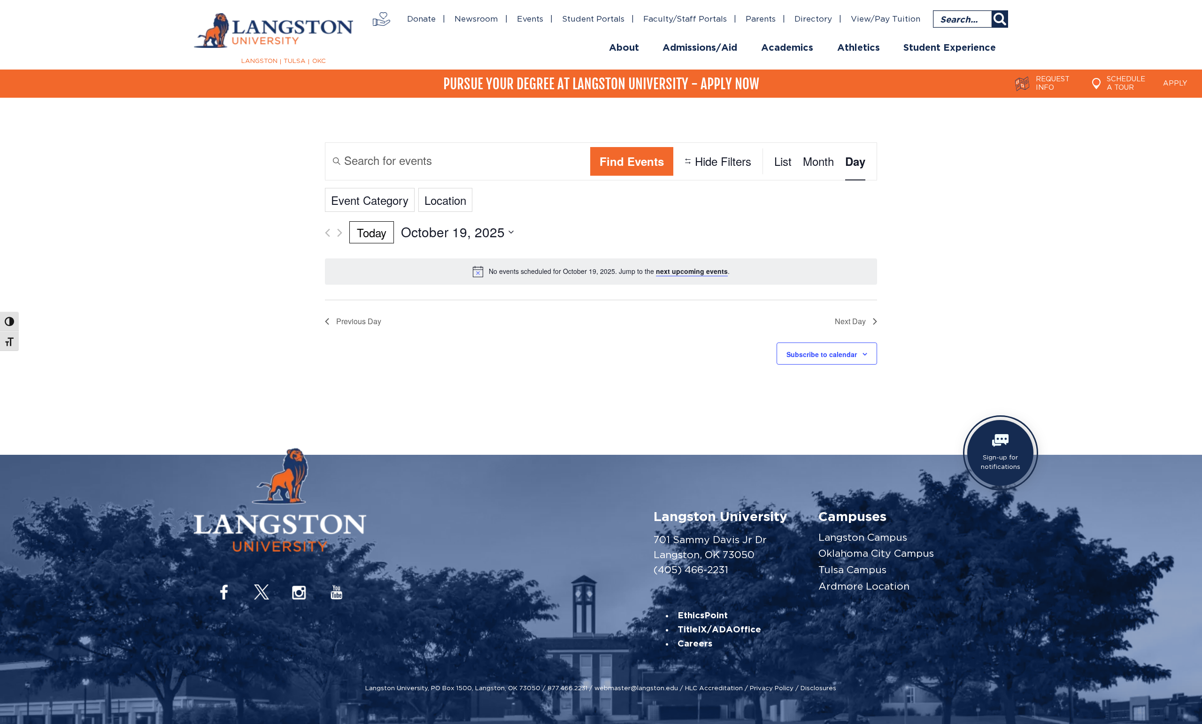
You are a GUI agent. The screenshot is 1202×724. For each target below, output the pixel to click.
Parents (761, 19)
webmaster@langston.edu (636, 688)
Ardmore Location (863, 586)
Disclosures (818, 688)
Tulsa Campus (852, 570)
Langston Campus (862, 537)
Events (530, 19)
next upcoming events (692, 271)
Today (371, 232)
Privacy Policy (772, 688)
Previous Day (358, 321)
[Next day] (339, 232)
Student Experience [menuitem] (949, 48)
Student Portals (593, 19)
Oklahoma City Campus (876, 553)
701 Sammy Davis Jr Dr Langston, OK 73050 (710, 547)
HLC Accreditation (714, 688)
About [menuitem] (624, 48)
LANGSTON (259, 61)
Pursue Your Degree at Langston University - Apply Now (601, 84)
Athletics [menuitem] (858, 48)
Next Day (850, 321)
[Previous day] (327, 232)
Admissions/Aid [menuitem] (700, 48)
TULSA (295, 61)
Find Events (632, 161)
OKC (319, 61)
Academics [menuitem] (787, 48)
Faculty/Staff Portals (685, 19)
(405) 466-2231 (691, 570)
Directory (813, 19)
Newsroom (476, 19)
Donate (421, 19)
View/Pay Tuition (885, 19)
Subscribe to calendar (821, 354)
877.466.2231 (567, 688)
